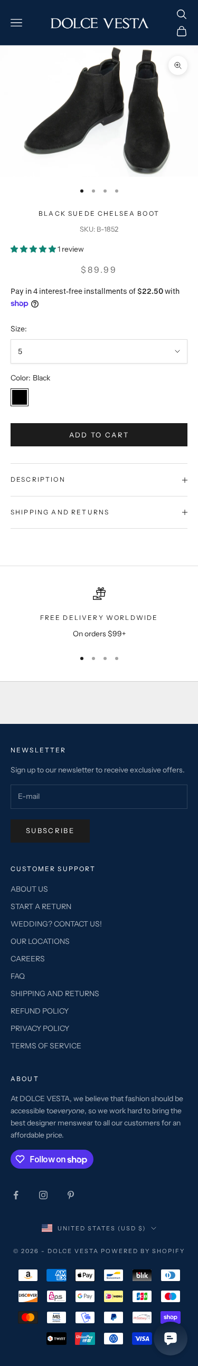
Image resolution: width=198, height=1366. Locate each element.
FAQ (18, 976)
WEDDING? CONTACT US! (56, 924)
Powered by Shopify (143, 1251)
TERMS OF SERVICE (46, 1045)
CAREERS (28, 958)
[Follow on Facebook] (16, 1195)
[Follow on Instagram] (43, 1195)
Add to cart (99, 435)
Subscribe (50, 830)
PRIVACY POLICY (40, 1028)
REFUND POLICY (40, 1011)
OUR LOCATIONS (40, 941)
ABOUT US (29, 889)
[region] (99, 613)
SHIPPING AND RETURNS (55, 993)
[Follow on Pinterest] (70, 1195)
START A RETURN (41, 906)
